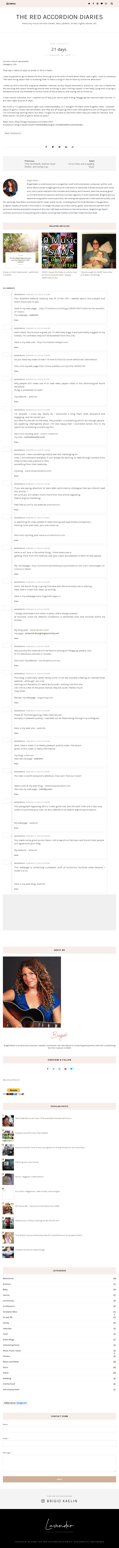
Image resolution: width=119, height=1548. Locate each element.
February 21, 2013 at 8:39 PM (38, 711)
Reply (16, 320)
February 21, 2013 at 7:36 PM (37, 609)
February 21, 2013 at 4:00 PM (38, 484)
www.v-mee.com (49, 433)
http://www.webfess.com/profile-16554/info (62, 366)
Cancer (6, 1295)
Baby (5, 1289)
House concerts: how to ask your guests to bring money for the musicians (50, 1147)
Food (5, 1334)
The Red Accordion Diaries (59, 17)
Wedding (7, 1378)
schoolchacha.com (34, 437)
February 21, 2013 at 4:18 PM (37, 518)
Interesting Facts (11, 1345)
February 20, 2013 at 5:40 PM (38, 328)
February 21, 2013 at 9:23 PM (38, 772)
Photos (6, 1356)
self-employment (11, 1389)
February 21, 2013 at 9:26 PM (38, 802)
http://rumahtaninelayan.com (52, 342)
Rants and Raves (11, 1362)
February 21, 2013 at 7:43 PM (37, 646)
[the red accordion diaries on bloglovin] (15, 1404)
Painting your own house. (27, 1162)
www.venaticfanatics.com (38, 470)
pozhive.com (53, 504)
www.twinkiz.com (39, 630)
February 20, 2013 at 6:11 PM (37, 379)
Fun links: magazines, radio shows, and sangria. (37, 1191)
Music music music (12, 1350)
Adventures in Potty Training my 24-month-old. (37, 1220)
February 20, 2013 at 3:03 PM (38, 295)
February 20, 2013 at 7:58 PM (38, 450)
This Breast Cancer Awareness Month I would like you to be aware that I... (49, 1235)
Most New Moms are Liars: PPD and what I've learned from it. (43, 1118)
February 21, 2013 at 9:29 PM (38, 836)
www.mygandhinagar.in (48, 596)
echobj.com (45, 789)
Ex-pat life (7, 1317)
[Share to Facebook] (46, 147)
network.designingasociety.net (42, 633)
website (34, 315)
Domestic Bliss (10, 1312)
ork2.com (29, 755)
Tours (5, 1367)
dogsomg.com (45, 697)
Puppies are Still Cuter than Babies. (31, 1133)
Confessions (9, 1306)
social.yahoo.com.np (49, 660)
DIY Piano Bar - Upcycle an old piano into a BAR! (37, 1206)
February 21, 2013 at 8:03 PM (38, 674)
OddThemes (97, 1542)
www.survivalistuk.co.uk (52, 535)
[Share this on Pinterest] (59, 147)
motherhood (9, 1384)
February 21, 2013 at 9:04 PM (38, 741)
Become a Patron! (11, 1080)
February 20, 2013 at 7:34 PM (38, 410)
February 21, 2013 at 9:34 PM (38, 863)
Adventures (8, 1278)
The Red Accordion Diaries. (55, 1542)
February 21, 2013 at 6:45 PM (38, 582)
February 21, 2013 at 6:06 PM (38, 548)
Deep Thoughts (59, 43)
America (7, 1284)
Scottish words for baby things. (30, 1250)
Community (8, 1301)
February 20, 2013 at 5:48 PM (38, 356)
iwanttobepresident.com (58, 785)
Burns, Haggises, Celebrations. (29, 1176)
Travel (5, 1373)
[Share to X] (53, 147)
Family (6, 1323)
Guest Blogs (8, 1339)
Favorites (7, 1328)
